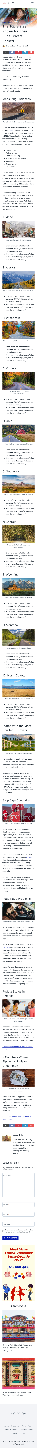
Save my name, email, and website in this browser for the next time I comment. (19, 1231)
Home (14, 1433)
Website (6, 1224)
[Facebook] (13, 1413)
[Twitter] (18, 1413)
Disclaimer (15, 1426)
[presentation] (18, 1326)
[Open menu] (32, 3)
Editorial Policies (26, 1430)
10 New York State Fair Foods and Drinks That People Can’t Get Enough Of (17, 1348)
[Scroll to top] (32, 1438)
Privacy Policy (27, 1426)
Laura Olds (11, 46)
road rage (6, 947)
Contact (22, 1433)
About (7, 1426)
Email (6, 1215)
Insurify (11, 130)
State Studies (7, 22)
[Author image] (3, 46)
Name (6, 1205)
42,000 (29, 857)
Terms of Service (10, 1430)
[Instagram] (23, 1413)
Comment (7, 1175)
